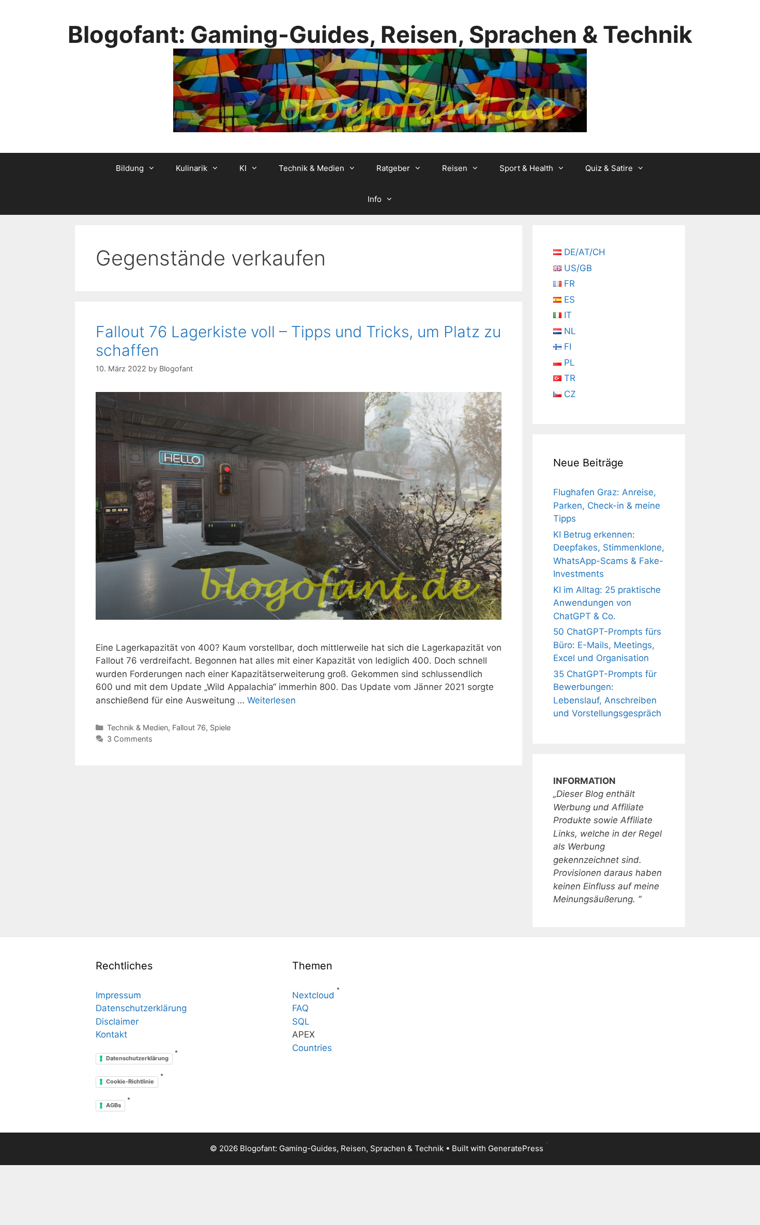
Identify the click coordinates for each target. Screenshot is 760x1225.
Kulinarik (191, 168)
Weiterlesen (271, 700)
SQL (301, 1021)
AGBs (113, 1105)
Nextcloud (313, 995)
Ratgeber (393, 168)
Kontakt (111, 1034)
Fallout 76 (189, 727)
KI (243, 168)
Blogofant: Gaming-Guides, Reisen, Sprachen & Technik (380, 34)
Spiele (220, 727)
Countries (312, 1048)
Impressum (118, 995)
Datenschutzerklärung (141, 1008)
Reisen (454, 168)
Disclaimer (117, 1021)
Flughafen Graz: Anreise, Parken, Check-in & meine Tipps (606, 505)
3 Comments (130, 738)
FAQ (300, 1008)
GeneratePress (515, 1148)
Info (375, 199)
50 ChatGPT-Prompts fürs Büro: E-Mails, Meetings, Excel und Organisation (607, 644)
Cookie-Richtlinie (130, 1081)
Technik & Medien (311, 168)
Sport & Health (526, 168)
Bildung (130, 168)
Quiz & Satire (609, 168)
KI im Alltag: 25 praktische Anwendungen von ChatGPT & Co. (607, 603)
